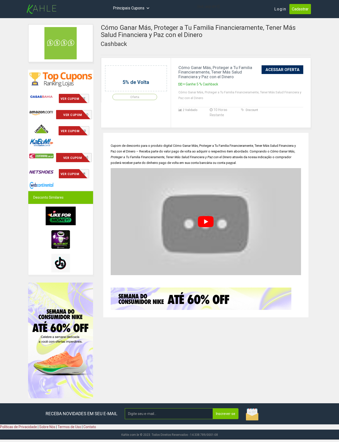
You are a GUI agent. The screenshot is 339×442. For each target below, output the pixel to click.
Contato (89, 427)
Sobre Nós (47, 427)
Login (280, 9)
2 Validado (189, 110)
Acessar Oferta (283, 69)
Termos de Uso (69, 427)
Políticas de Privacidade (18, 427)
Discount (252, 110)
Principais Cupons (128, 8)
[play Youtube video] (206, 221)
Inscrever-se (225, 414)
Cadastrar (300, 9)
